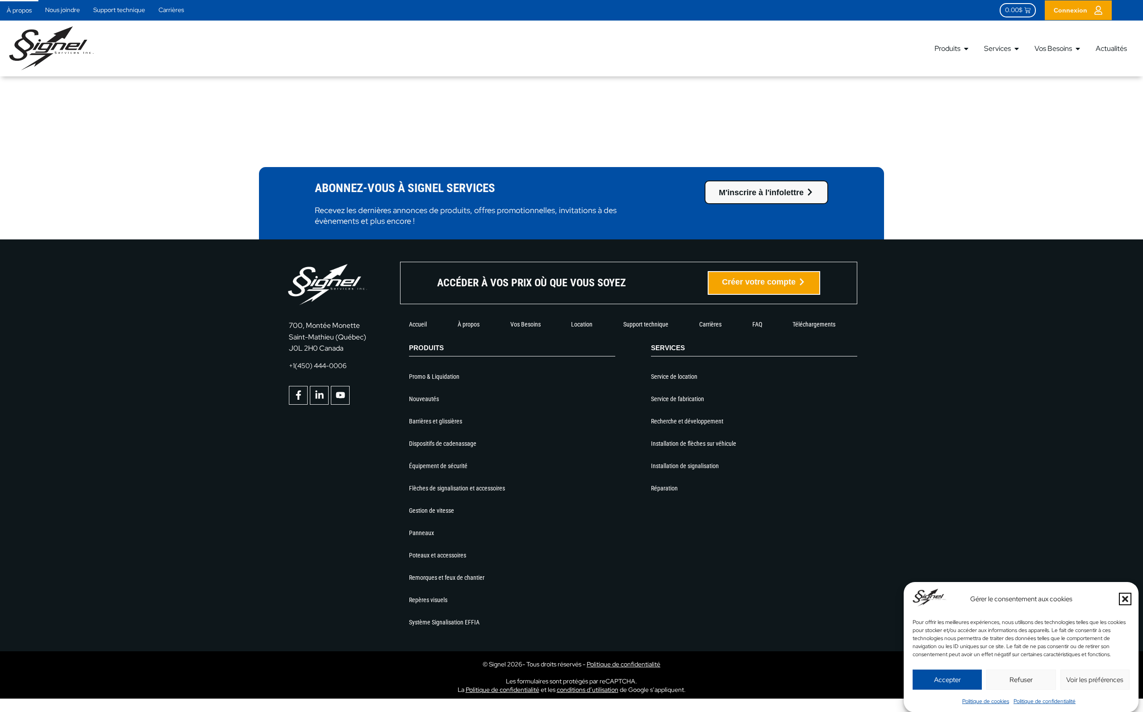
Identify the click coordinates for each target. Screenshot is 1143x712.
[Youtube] (340, 395)
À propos (19, 10)
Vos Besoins (525, 324)
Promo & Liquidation (434, 376)
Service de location (674, 376)
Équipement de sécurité (438, 465)
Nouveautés (424, 398)
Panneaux (421, 532)
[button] (1125, 599)
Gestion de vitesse (431, 510)
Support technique (119, 10)
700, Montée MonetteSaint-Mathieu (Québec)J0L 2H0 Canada (327, 336)
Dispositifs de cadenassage (442, 443)
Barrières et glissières (435, 421)
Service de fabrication (677, 398)
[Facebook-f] (298, 395)
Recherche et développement (687, 421)
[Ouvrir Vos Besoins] (1077, 48)
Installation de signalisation (685, 465)
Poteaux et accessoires (437, 555)
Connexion (1070, 10)
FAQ (757, 324)
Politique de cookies (985, 700)
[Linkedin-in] (319, 395)
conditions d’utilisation (587, 690)
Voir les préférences (1094, 679)
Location (581, 324)
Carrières (171, 10)
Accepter (947, 679)
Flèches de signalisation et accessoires (457, 488)
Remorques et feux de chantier (446, 577)
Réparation (664, 488)
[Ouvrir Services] (1016, 48)
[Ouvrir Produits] (966, 48)
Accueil (418, 324)
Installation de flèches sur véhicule (693, 443)
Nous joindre (62, 10)
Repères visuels (428, 599)
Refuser (1021, 679)
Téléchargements (814, 324)
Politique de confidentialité (1045, 700)
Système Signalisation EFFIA (444, 622)
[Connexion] (1098, 10)
